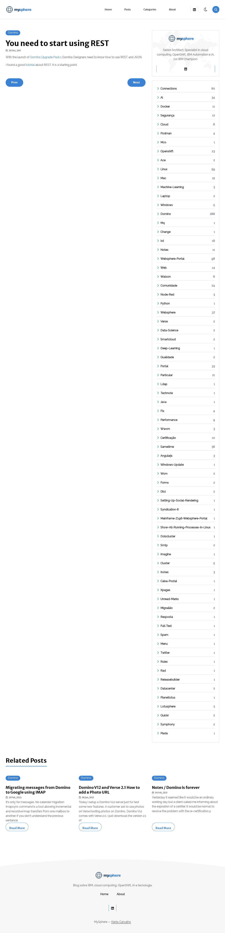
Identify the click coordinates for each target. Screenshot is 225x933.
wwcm (165, 429)
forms (164, 482)
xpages (165, 590)
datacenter (167, 688)
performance (168, 420)
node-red (167, 294)
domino (13, 32)
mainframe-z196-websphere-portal (183, 518)
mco (163, 142)
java (163, 402)
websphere (167, 312)
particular (166, 375)
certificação (168, 437)
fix (162, 411)
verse (164, 321)
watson (165, 276)
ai (161, 97)
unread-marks (169, 599)
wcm (164, 473)
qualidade (167, 357)
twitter (165, 652)
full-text (166, 626)
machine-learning (172, 187)
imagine (165, 554)
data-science (169, 330)
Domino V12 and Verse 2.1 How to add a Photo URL (109, 790)
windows (166, 205)
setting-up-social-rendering (179, 500)
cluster (165, 563)
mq (162, 223)
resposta (166, 617)
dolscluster (167, 536)
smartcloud (168, 339)
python (165, 303)
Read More (18, 828)
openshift (166, 151)
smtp (164, 545)
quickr (164, 715)
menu (164, 643)
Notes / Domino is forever (176, 787)
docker (165, 106)
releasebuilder (170, 679)
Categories (149, 9)
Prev (14, 82)
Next (136, 82)
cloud (164, 124)
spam (164, 634)
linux (163, 169)
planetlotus (167, 697)
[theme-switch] (205, 9)
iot (162, 240)
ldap (163, 384)
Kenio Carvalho (121, 922)
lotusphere (167, 706)
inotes (164, 572)
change (165, 232)
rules (164, 661)
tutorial (30, 65)
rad (163, 670)
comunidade (168, 285)
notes (164, 249)
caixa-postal (168, 581)
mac (163, 178)
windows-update (172, 464)
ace (163, 160)
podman (166, 133)
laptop (165, 196)
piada (164, 733)
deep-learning (170, 348)
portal (164, 366)
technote (166, 393)
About (172, 9)
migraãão (166, 608)
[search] (215, 9)
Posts (127, 9)
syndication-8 (169, 509)
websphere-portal (172, 258)
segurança (167, 115)
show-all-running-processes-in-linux (185, 527)
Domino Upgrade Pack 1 (46, 57)
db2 (163, 491)
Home (108, 9)
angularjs (166, 455)
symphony (167, 724)
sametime (167, 446)
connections (168, 88)
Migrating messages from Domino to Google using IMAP (38, 790)
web (163, 267)
